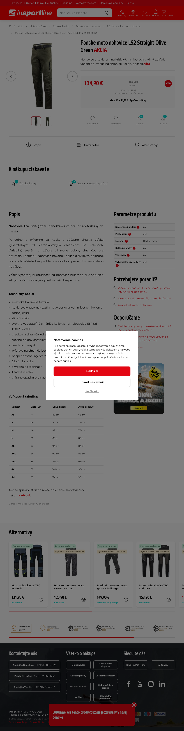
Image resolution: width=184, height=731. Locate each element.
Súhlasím (92, 371)
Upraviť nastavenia (92, 382)
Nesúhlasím (92, 391)
